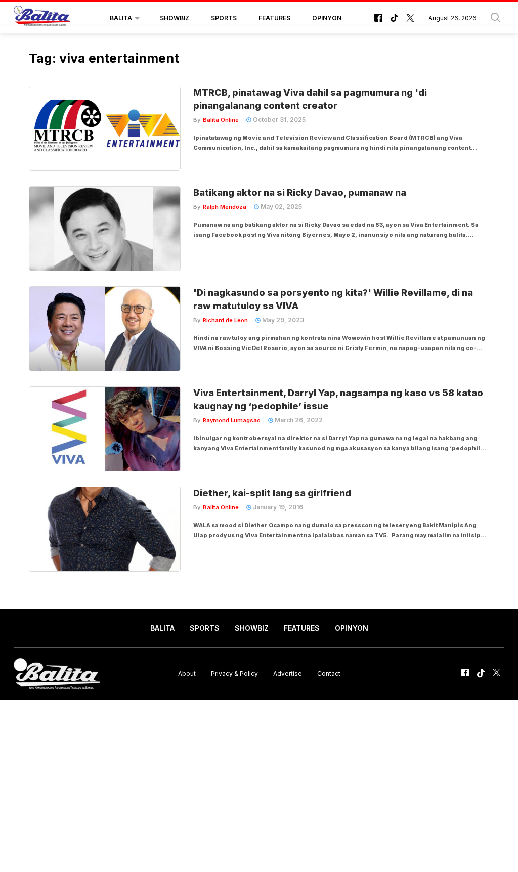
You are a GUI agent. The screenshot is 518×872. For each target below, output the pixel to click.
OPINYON (326, 18)
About (187, 673)
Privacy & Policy (234, 673)
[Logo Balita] (42, 18)
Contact (328, 673)
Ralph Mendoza (224, 206)
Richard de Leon (225, 320)
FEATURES (274, 18)
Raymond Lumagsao (232, 420)
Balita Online (221, 119)
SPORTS (224, 18)
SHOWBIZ (174, 18)
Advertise (287, 673)
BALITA (121, 18)
